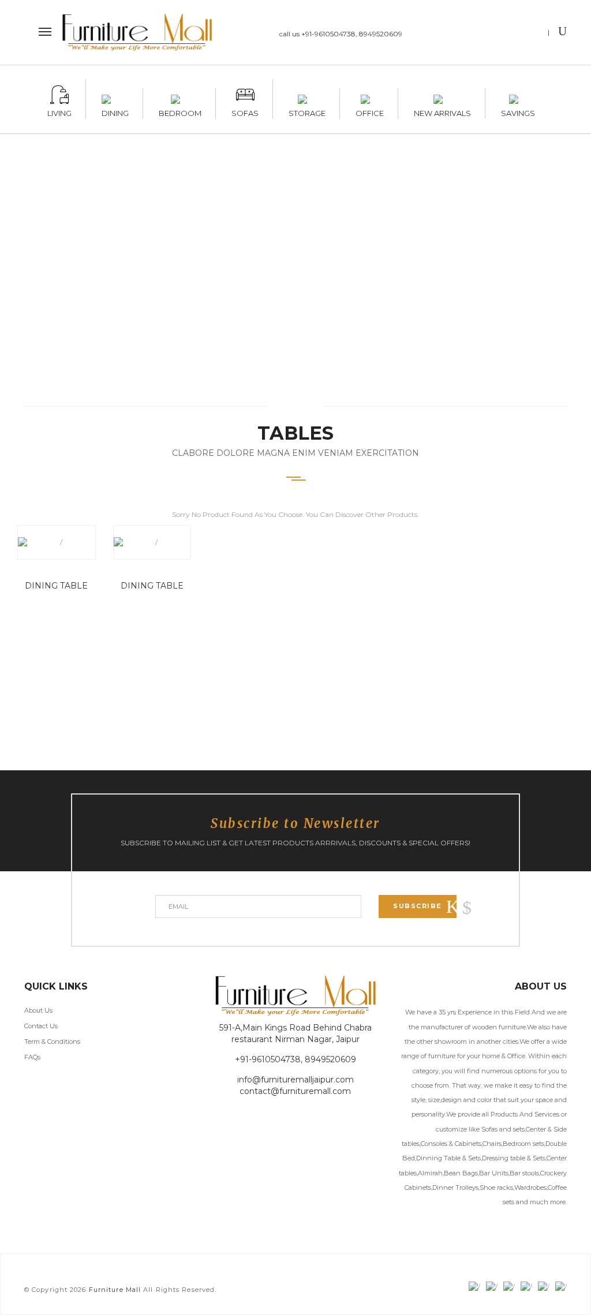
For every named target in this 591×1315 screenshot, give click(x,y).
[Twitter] (486, 33)
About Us (38, 1010)
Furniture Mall (115, 1290)
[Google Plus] (509, 33)
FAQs (32, 1057)
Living (59, 111)
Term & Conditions (52, 1041)
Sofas (245, 111)
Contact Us (41, 1026)
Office (370, 111)
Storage (307, 111)
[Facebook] (464, 33)
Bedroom (180, 111)
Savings (518, 111)
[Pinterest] (531, 33)
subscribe (417, 906)
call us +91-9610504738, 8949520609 (340, 33)
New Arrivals (442, 111)
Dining (115, 111)
